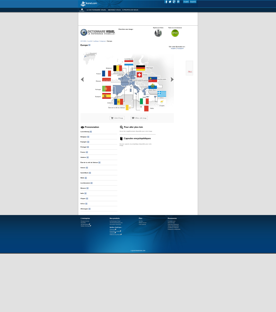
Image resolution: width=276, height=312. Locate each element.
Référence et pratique (115, 234)
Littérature (112, 229)
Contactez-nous (171, 221)
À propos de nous (85, 221)
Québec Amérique (85, 226)
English (186, 1)
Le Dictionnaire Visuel (115, 221)
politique (96, 41)
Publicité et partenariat (173, 224)
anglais (173, 48)
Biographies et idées (114, 231)
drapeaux (103, 41)
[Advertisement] (137, 18)
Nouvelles (83, 222)
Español (193, 1)
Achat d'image (171, 222)
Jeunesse (112, 233)
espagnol (180, 48)
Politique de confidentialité (174, 229)
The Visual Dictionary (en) (116, 222)
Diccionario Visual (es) (115, 224)
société (90, 41)
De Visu (141, 221)
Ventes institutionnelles (173, 226)
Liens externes (142, 224)
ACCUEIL (83, 41)
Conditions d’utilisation (173, 227)
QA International (85, 224)
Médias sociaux (142, 222)
